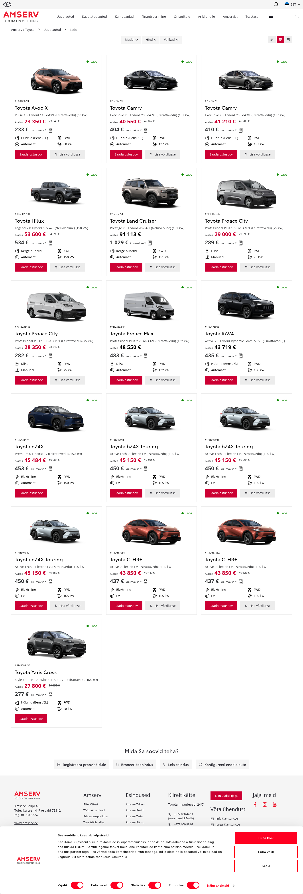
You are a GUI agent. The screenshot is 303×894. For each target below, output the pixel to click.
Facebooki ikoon (255, 804)
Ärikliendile (206, 16)
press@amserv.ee (228, 824)
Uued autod (65, 16)
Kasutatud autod (94, 16)
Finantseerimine (154, 16)
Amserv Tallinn (135, 804)
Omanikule (182, 16)
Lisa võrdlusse (70, 154)
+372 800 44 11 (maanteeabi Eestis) (181, 816)
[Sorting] (272, 39)
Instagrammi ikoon (265, 804)
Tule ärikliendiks (93, 822)
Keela (266, 866)
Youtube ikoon (274, 804)
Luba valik (266, 852)
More (271, 16)
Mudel (129, 39)
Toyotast (252, 16)
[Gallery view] (280, 39)
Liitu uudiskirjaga (226, 796)
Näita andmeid (218, 885)
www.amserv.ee (26, 823)
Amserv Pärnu (135, 822)
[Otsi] (276, 4)
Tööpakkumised (94, 810)
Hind (149, 39)
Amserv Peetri (135, 810)
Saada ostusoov (31, 154)
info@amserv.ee (227, 818)
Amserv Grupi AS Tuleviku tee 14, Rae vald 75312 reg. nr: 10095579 (37, 810)
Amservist (230, 16)
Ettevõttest (90, 804)
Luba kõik (265, 838)
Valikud (169, 39)
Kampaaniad (124, 16)
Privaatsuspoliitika (95, 816)
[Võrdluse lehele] (297, 16)
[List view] (288, 39)
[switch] (116, 885)
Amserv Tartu (134, 816)
